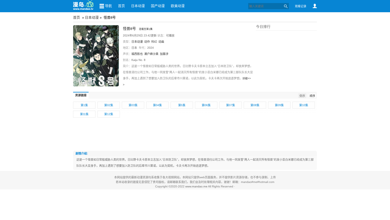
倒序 (302, 95)
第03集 (133, 105)
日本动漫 (138, 6)
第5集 (181, 105)
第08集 (254, 105)
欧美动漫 (178, 6)
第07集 (230, 105)
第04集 (157, 105)
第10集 (303, 105)
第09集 (279, 105)
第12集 (108, 114)
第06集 (206, 105)
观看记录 (300, 6)
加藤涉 (164, 53)
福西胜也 (137, 53)
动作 (147, 41)
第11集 (84, 114)
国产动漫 (158, 6)
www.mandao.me (196, 186)
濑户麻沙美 (151, 53)
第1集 (84, 105)
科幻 (154, 41)
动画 (161, 41)
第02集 (108, 105)
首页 (121, 6)
